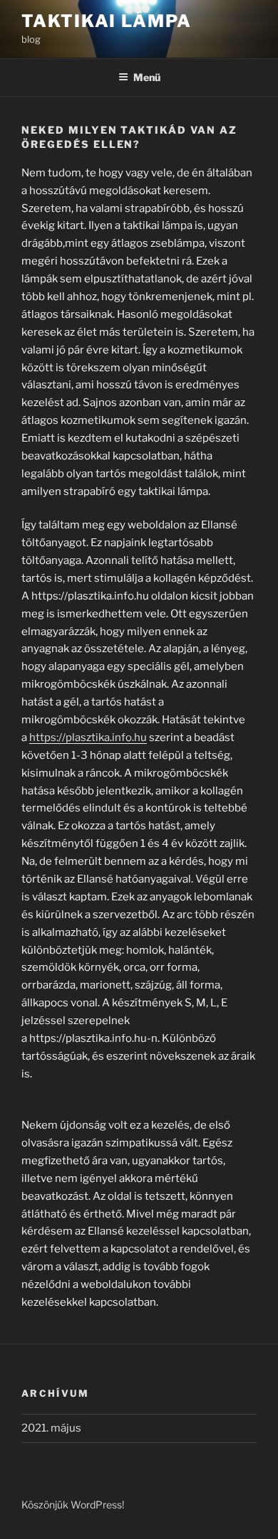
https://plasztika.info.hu (88, 737)
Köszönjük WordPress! (72, 1504)
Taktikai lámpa (106, 21)
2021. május (51, 1428)
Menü (146, 77)
